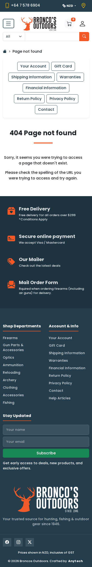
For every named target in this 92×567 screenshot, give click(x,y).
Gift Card (63, 66)
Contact (46, 109)
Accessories (13, 395)
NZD (70, 6)
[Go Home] (5, 51)
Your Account (33, 66)
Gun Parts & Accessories (13, 347)
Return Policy (29, 98)
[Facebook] (7, 542)
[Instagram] (18, 542)
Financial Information (46, 88)
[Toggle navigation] (8, 23)
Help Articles (60, 398)
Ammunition (13, 365)
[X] (29, 542)
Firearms (10, 338)
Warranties (70, 77)
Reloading (11, 372)
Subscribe (46, 453)
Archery (9, 380)
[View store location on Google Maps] (84, 5)
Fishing (8, 402)
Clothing (10, 387)
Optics (8, 357)
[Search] (84, 36)
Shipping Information (31, 77)
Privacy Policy (62, 98)
